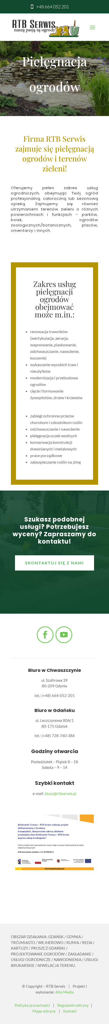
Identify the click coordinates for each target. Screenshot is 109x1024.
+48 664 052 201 (52, 6)
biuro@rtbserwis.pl (60, 793)
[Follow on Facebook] (45, 634)
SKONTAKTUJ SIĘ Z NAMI (54, 562)
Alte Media (64, 992)
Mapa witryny (44, 1011)
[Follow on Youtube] (64, 634)
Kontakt (70, 1011)
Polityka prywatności (32, 1005)
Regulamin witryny (73, 1005)
